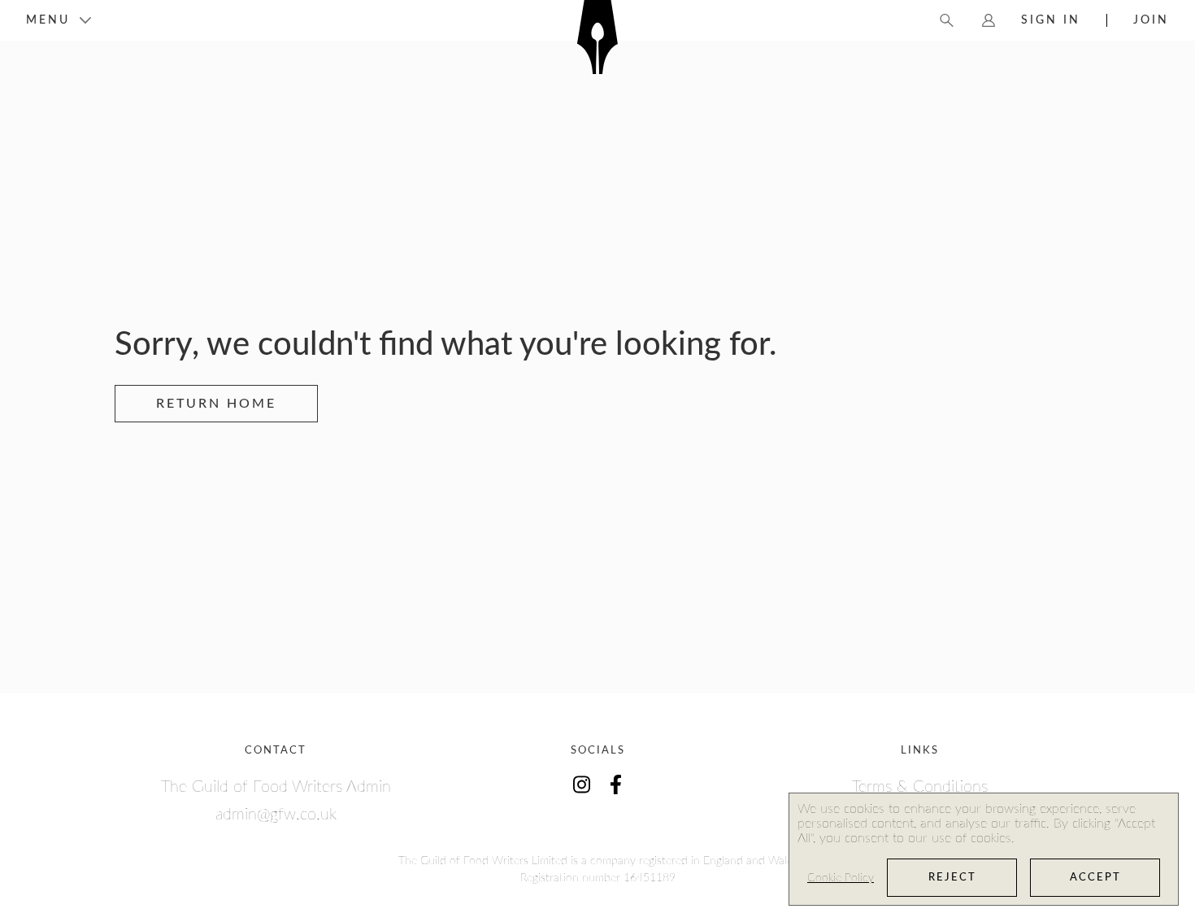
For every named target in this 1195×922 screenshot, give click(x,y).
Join (1151, 20)
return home (216, 403)
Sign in (1050, 20)
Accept (1095, 877)
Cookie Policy (840, 878)
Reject (952, 877)
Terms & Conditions (920, 787)
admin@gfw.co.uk (276, 814)
